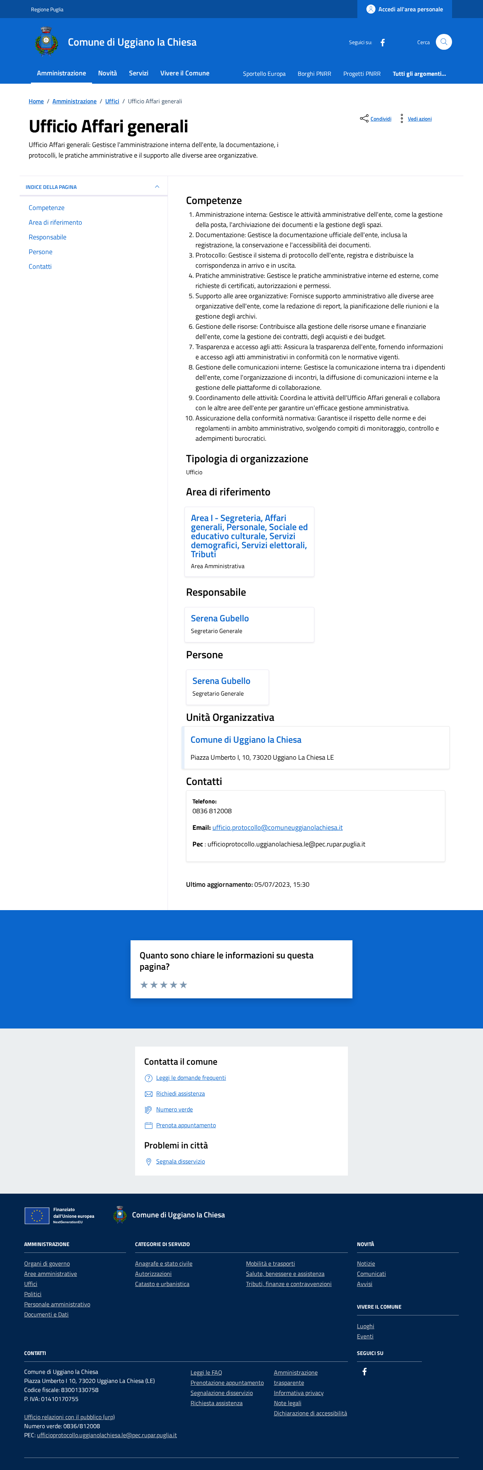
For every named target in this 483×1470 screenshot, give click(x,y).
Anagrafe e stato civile (163, 1263)
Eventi (365, 1336)
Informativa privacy (299, 1392)
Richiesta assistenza (217, 1402)
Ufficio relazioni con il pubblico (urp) (69, 1416)
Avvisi (364, 1283)
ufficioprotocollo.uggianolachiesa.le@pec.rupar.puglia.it (107, 1434)
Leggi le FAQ (206, 1372)
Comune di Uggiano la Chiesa (246, 739)
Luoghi (365, 1326)
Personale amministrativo (57, 1304)
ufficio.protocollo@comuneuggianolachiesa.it (277, 827)
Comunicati (371, 1273)
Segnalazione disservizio (222, 1392)
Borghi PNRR (314, 73)
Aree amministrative (50, 1273)
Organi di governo (47, 1263)
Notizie (366, 1263)
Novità (107, 73)
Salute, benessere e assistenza (285, 1273)
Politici (33, 1293)
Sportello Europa (264, 73)
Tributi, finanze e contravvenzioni (289, 1283)
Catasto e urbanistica (162, 1283)
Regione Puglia (47, 9)
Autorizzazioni (153, 1273)
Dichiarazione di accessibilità (310, 1413)
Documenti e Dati (46, 1314)
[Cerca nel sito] (444, 42)
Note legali (287, 1402)
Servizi (138, 73)
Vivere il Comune (184, 73)
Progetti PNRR (362, 73)
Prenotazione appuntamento (227, 1382)
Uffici (30, 1283)
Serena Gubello (220, 618)
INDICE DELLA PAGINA (51, 187)
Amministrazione (61, 73)
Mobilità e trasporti (270, 1263)
